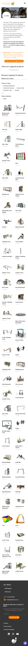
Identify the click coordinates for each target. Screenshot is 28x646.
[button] (25, 643)
